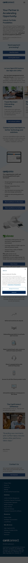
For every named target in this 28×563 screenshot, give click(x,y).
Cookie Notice (11, 284)
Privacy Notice (17, 284)
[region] (14, 281)
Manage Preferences (14, 288)
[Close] (25, 269)
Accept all (14, 292)
